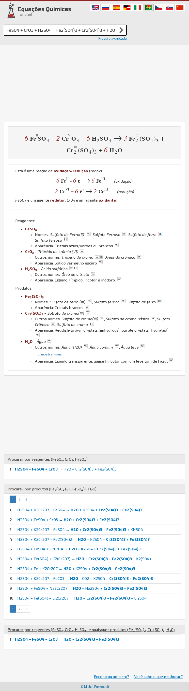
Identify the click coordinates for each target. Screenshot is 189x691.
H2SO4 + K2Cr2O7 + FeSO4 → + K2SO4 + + (79, 509)
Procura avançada (112, 38)
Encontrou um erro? (111, 676)
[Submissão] (121, 30)
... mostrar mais (50, 354)
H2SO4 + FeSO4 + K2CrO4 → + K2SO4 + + (79, 548)
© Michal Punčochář (95, 687)
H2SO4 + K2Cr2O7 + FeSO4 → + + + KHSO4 (80, 529)
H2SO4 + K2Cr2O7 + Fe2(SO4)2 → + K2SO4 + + (83, 539)
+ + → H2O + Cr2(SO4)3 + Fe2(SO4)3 (65, 469)
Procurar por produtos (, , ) (52, 488)
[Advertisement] (94, 81)
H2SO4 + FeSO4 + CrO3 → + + (68, 519)
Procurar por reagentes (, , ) (48, 459)
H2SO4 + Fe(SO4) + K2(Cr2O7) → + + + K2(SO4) (84, 558)
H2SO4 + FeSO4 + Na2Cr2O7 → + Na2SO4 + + (82, 588)
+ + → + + (67, 639)
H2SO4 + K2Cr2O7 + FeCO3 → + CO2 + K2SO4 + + (85, 578)
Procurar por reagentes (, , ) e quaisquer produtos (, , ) (91, 629)
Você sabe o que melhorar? (158, 676)
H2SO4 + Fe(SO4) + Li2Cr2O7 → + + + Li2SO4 (82, 598)
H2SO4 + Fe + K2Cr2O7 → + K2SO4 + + (76, 568)
